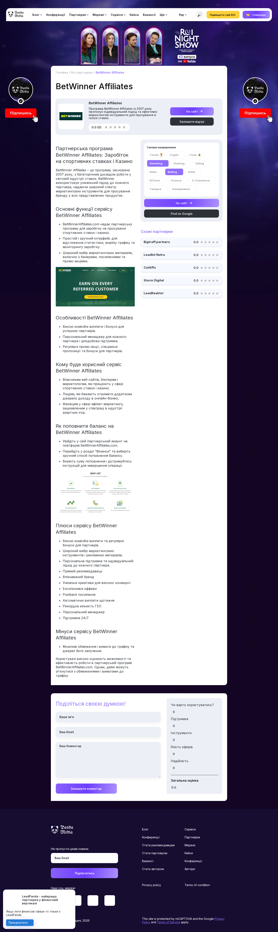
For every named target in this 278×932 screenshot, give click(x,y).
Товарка (155, 189)
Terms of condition (197, 885)
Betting (172, 172)
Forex (193, 154)
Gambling (156, 163)
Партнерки (77, 14)
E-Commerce (201, 180)
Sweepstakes (181, 189)
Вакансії (149, 14)
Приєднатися (18, 922)
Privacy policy (151, 885)
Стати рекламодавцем (158, 845)
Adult (191, 172)
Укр (181, 14)
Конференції (55, 14)
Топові (154, 154)
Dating (200, 163)
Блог (35, 14)
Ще (162, 14)
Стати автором (153, 869)
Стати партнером (154, 853)
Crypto (174, 154)
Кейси (134, 14)
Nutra (153, 172)
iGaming (179, 163)
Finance (176, 180)
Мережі (98, 14)
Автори (190, 869)
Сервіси (117, 14)
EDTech (155, 180)
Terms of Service (168, 922)
